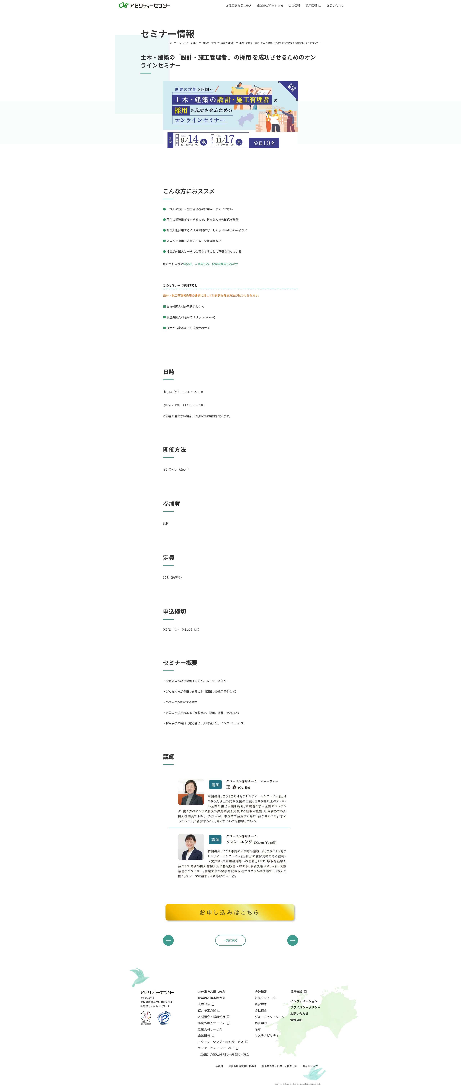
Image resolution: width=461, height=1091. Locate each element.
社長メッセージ (265, 998)
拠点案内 (261, 1023)
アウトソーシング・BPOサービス (221, 1041)
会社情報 (261, 991)
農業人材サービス (210, 1029)
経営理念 (261, 1004)
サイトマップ (310, 1066)
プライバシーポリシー (305, 1007)
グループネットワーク (270, 1016)
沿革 (258, 1029)
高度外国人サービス (211, 1023)
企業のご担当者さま (211, 998)
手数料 (219, 1066)
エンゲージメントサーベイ (216, 1048)
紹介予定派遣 (207, 1010)
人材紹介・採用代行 (211, 1016)
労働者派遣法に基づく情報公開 (279, 1066)
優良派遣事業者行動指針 (242, 1066)
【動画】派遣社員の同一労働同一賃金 (223, 1054)
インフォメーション (303, 1001)
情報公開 (296, 1020)
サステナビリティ (267, 1035)
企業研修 (204, 1035)
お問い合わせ (335, 6)
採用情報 (296, 991)
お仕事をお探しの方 (239, 6)
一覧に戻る (230, 940)
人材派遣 (204, 1004)
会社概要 (261, 1010)
